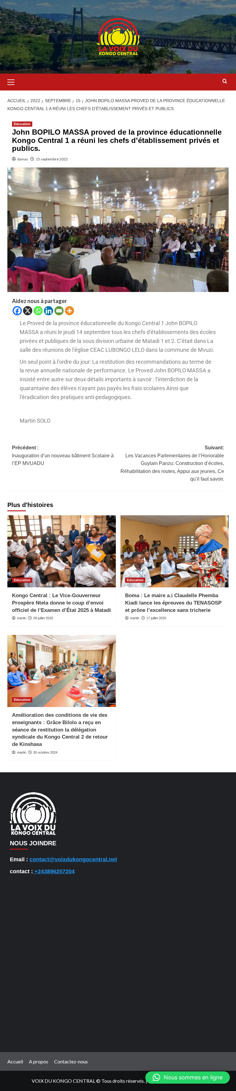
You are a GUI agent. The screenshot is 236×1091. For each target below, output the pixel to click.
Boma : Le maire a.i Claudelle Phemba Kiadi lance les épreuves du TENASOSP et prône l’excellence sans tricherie (173, 603)
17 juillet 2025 (156, 618)
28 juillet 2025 (43, 618)
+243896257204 (54, 871)
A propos (38, 1061)
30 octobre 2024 (45, 752)
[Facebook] (17, 310)
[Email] (59, 310)
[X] (27, 310)
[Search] (225, 81)
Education (22, 124)
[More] (69, 310)
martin (21, 618)
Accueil (15, 1061)
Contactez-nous (71, 1061)
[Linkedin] (48, 310)
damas (22, 159)
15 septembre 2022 (52, 159)
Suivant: (172, 463)
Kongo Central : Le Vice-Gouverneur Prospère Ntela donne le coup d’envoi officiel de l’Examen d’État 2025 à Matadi (61, 603)
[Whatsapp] (38, 310)
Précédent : (63, 455)
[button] (13, 81)
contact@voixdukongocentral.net (73, 859)
